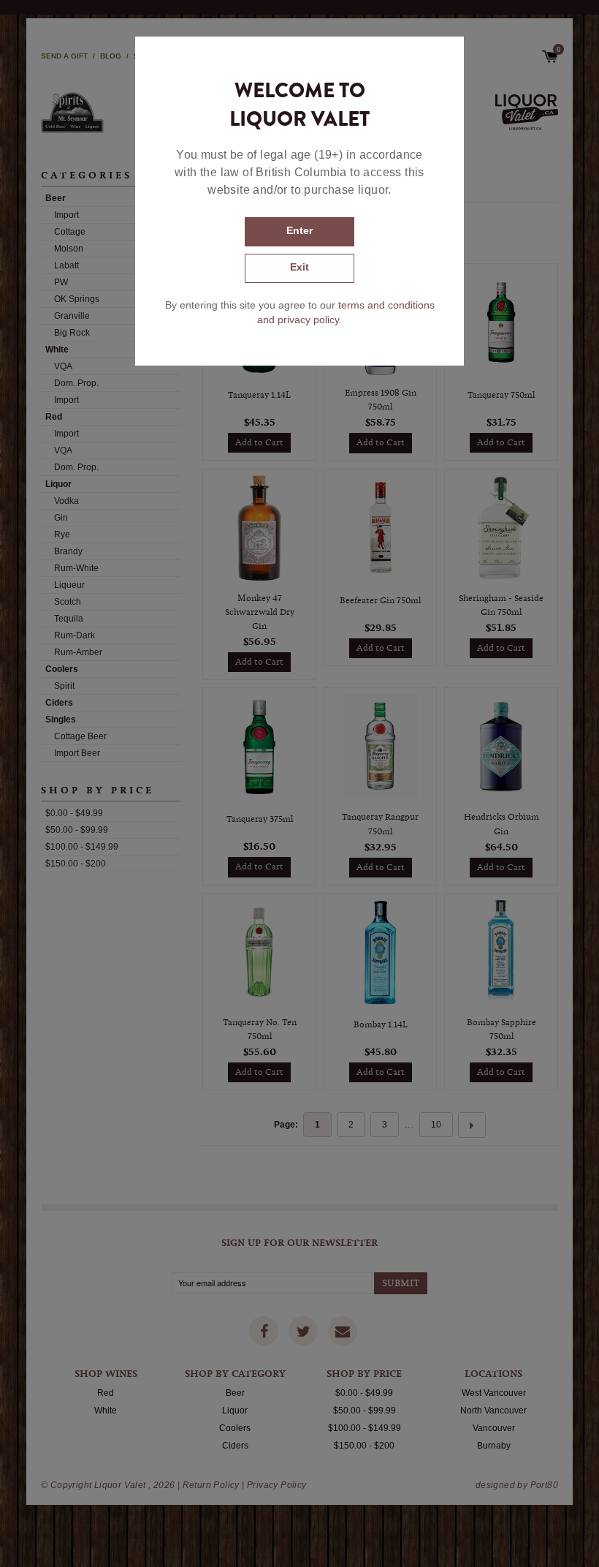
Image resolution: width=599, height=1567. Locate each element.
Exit (299, 267)
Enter (299, 230)
